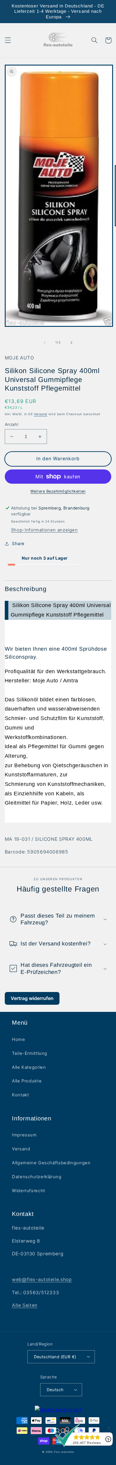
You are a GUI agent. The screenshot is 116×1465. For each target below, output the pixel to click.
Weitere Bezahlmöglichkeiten (57, 491)
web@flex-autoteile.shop (42, 1279)
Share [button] (18, 543)
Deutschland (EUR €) (55, 1356)
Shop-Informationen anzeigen (44, 530)
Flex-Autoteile (64, 1451)
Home (18, 1039)
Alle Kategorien (29, 1067)
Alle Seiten (24, 1305)
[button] (8, 40)
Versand (40, 414)
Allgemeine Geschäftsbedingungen (51, 1162)
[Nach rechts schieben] (71, 342)
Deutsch (55, 1389)
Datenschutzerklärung (37, 1176)
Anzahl (11, 424)
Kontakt (20, 1095)
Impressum (24, 1135)
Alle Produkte (27, 1081)
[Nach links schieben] (44, 342)
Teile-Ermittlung (29, 1053)
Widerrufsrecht (28, 1190)
